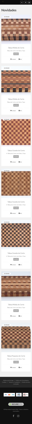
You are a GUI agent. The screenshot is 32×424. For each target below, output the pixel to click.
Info (21, 59)
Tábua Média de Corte (16, 48)
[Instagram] (18, 416)
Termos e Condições (14, 382)
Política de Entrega (8, 380)
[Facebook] (13, 416)
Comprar (13, 59)
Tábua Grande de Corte (16, 150)
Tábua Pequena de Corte (16, 356)
